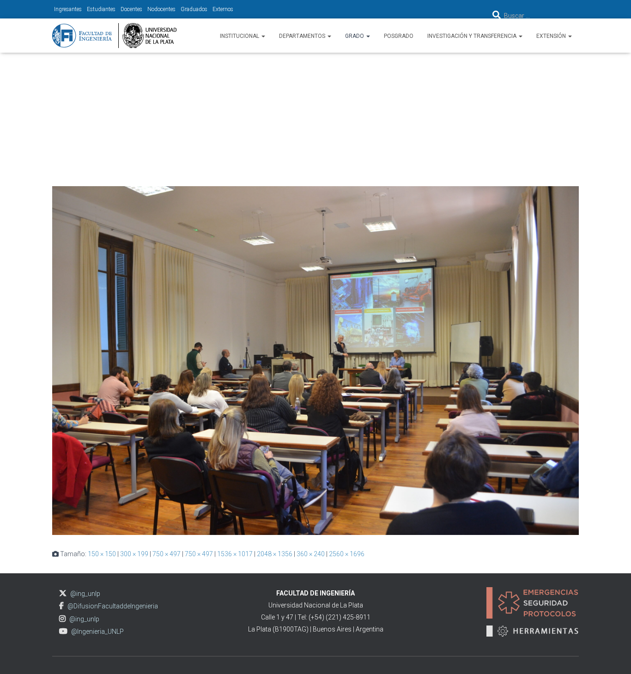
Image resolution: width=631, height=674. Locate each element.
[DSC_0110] (315, 360)
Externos (222, 9)
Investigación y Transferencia (472, 36)
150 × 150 (102, 554)
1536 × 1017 (235, 554)
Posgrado (398, 36)
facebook (61, 606)
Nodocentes (161, 9)
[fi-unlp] (114, 35)
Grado (355, 36)
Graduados (194, 9)
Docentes (131, 9)
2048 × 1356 (274, 554)
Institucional (240, 36)
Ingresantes (68, 9)
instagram (62, 619)
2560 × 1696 (346, 554)
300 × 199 (134, 554)
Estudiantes (101, 9)
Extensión (551, 36)
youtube (63, 631)
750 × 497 (166, 554)
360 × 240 (311, 554)
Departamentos (303, 36)
